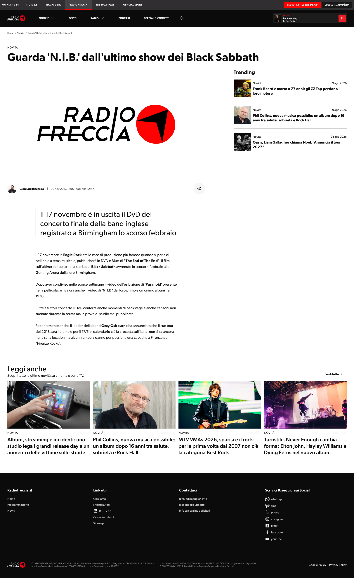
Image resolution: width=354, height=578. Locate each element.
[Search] (182, 18)
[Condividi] (199, 188)
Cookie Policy (317, 565)
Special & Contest (156, 18)
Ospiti (73, 18)
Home (10, 33)
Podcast (124, 18)
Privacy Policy (338, 565)
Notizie (44, 18)
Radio (95, 18)
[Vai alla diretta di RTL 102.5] (342, 18)
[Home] (16, 18)
